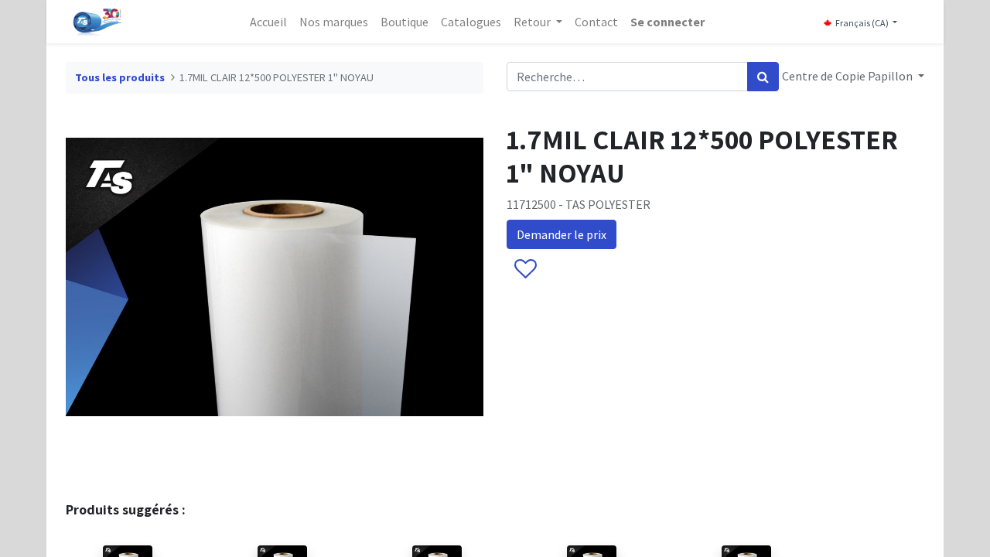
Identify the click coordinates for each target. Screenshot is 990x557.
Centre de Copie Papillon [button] (848, 76)
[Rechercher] (763, 76)
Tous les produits (120, 77)
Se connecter (667, 21)
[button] (524, 270)
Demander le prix (561, 234)
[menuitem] (268, 21)
